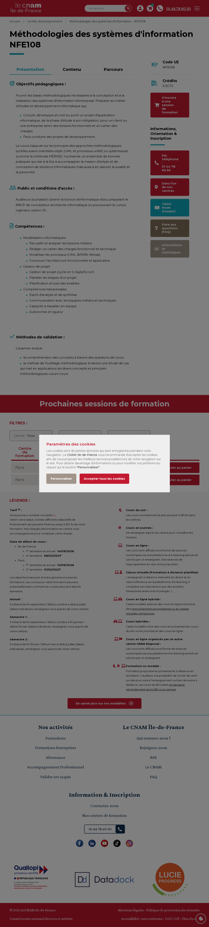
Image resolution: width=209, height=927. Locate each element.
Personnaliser (61, 479)
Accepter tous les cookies (104, 479)
